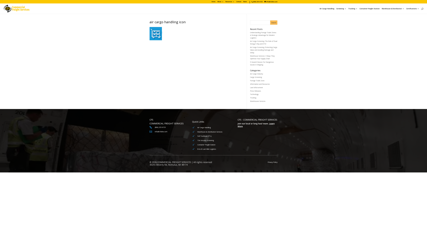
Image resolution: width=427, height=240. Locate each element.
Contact (238, 2)
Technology (254, 94)
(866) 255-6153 (160, 127)
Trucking (351, 9)
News (245, 2)
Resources (229, 2)
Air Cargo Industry (256, 74)
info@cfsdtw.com (161, 132)
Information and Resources (260, 84)
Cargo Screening (256, 77)
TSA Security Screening (205, 140)
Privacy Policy (272, 162)
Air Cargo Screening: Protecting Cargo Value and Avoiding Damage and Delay (263, 50)
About (219, 2)
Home (213, 2)
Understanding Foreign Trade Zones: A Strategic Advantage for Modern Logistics (263, 35)
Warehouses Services (257, 101)
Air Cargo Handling (327, 9)
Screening (340, 9)
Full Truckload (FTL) (204, 136)
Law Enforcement (256, 87)
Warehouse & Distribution (392, 9)
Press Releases (255, 91)
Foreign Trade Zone (257, 81)
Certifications (411, 9)
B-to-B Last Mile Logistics (206, 149)
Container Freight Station (370, 9)
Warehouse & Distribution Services (209, 132)
